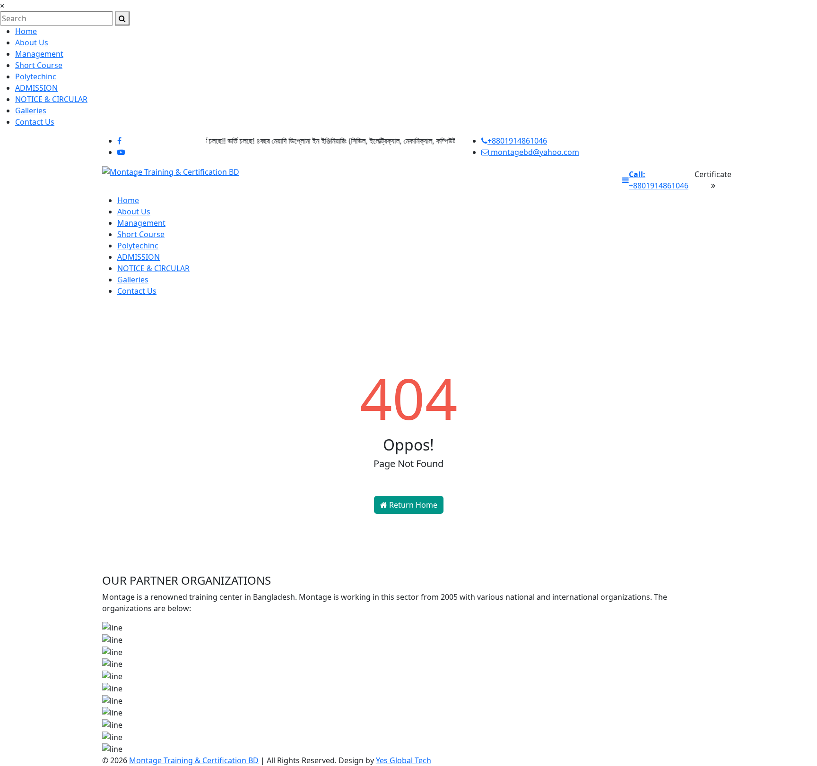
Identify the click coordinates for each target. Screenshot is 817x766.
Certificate (713, 174)
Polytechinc (35, 76)
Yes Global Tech (403, 760)
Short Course (38, 65)
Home (26, 31)
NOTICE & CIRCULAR (51, 99)
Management (39, 54)
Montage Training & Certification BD (194, 760)
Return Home (412, 505)
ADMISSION (36, 88)
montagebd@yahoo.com (534, 152)
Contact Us (34, 122)
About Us (31, 42)
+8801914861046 (517, 141)
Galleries (30, 110)
